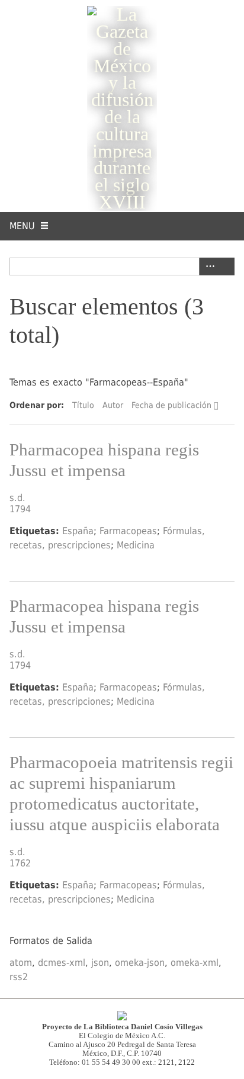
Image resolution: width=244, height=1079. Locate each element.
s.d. (17, 497)
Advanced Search (208, 266)
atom (20, 962)
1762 (20, 863)
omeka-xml (195, 962)
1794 (20, 509)
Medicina (136, 545)
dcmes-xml (61, 962)
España (78, 531)
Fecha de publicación (171, 405)
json (100, 962)
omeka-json (140, 962)
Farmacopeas (128, 531)
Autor (112, 405)
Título (83, 405)
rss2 (18, 976)
